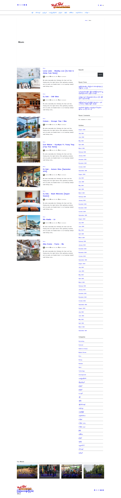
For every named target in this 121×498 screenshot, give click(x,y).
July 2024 (81, 223)
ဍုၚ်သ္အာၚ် (80, 386)
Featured (81, 345)
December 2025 (82, 159)
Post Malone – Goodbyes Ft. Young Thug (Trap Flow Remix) (58, 145)
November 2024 (83, 208)
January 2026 (82, 156)
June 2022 (81, 316)
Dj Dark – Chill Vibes (51, 96)
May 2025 (81, 185)
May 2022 (81, 319)
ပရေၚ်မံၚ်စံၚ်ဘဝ (79, 13)
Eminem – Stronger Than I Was (55, 121)
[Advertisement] (93, 43)
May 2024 (81, 230)
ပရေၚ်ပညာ (81, 408)
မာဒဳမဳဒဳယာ (71, 13)
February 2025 (82, 197)
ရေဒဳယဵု (80, 442)
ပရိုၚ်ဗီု (65, 13)
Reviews (81, 363)
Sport (80, 367)
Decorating (81, 341)
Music (44, 68)
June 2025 (81, 182)
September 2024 (83, 215)
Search (81, 70)
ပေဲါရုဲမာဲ (87, 13)
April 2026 (81, 144)
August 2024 (82, 219)
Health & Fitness (83, 349)
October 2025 (82, 167)
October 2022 (82, 301)
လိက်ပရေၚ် (38, 13)
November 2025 (83, 163)
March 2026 (82, 148)
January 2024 (82, 245)
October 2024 (82, 211)
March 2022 (82, 327)
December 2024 (82, 204)
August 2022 (82, 308)
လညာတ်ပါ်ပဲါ (82, 445)
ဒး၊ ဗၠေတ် (81, 393)
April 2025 (81, 189)
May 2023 (81, 275)
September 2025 (83, 170)
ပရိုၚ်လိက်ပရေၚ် (82, 404)
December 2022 (82, 293)
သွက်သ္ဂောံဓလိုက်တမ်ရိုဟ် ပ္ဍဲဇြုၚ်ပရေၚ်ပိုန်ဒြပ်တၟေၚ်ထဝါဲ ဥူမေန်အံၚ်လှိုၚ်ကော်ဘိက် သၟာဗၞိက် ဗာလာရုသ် (91, 92)
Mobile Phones (82, 352)
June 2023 (81, 271)
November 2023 (83, 252)
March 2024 (82, 237)
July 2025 (81, 178)
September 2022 (83, 304)
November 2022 (83, 297)
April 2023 (81, 278)
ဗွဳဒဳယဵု (80, 430)
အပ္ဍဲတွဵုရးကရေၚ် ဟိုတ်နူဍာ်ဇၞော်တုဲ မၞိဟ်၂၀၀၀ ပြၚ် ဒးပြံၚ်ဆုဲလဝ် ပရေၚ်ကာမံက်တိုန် (91, 97)
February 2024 (82, 241)
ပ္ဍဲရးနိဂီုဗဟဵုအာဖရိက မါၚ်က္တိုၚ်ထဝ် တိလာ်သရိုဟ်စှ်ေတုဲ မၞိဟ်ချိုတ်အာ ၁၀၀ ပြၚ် (90, 87)
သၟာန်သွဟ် (44, 13)
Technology (82, 371)
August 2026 (82, 130)
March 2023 (82, 282)
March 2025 (82, 193)
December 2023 (82, 249)
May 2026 (81, 141)
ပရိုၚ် (32, 13)
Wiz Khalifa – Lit (49, 219)
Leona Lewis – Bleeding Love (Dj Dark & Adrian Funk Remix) (58, 72)
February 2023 (82, 286)
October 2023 (82, 256)
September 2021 (83, 330)
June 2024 (81, 226)
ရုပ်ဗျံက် (60, 13)
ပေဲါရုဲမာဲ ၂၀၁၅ (82, 423)
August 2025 (82, 174)
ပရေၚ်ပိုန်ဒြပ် (81, 412)
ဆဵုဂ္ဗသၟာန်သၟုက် (82, 382)
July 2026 (81, 133)
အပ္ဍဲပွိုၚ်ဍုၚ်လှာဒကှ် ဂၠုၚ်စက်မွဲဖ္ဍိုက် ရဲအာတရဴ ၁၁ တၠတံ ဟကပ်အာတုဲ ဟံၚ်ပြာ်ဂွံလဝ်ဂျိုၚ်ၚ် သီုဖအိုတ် (90, 103)
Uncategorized (82, 375)
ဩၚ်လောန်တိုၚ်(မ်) (25, 491)
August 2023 (82, 263)
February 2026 (82, 152)
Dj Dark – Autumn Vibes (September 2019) (57, 170)
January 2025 (82, 200)
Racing (80, 360)
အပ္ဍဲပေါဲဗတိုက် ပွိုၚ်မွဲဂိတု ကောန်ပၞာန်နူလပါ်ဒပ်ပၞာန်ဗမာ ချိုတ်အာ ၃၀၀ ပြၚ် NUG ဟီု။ (90, 108)
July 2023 (81, 267)
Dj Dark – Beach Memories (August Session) (56, 195)
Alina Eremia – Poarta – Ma (53, 244)
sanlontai (47, 76)
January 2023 (82, 290)
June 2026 (81, 137)
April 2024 (81, 234)
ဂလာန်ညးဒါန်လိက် (53, 13)
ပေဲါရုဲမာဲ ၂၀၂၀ (82, 427)
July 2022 (81, 312)
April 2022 (81, 323)
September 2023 (83, 260)
